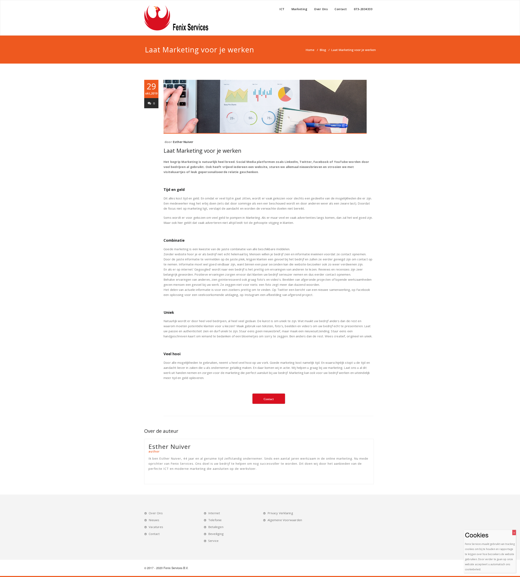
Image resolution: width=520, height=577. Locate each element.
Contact (341, 9)
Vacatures (156, 527)
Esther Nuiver (183, 142)
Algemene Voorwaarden (285, 520)
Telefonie (215, 520)
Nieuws (154, 520)
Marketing (299, 9)
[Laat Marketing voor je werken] (269, 107)
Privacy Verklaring (280, 513)
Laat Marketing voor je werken (202, 150)
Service (213, 541)
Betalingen (215, 527)
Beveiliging (216, 534)
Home (310, 50)
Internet (214, 513)
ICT (282, 9)
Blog (323, 50)
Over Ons (321, 9)
